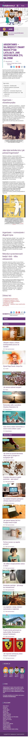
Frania (6, 389)
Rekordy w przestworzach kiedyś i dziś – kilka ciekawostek (13, 93)
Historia (8, 63)
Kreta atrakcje (6, 722)
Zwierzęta (9, 64)
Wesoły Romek (9, 61)
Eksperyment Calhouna (8, 723)
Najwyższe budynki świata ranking (10, 729)
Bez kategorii (7, 393)
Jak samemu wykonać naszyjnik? (12, 387)
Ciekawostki (6, 593)
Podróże (19, 63)
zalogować (17, 314)
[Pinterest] (19, 67)
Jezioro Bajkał (6, 710)
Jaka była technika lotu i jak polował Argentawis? (11, 88)
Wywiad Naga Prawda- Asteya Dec (12, 366)
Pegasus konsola (6, 726)
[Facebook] (11, 67)
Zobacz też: (6, 96)
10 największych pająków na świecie (11, 301)
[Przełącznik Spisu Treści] (22, 83)
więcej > (6, 676)
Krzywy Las (5, 708)
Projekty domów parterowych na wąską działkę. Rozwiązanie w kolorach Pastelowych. (12, 632)
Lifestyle (12, 63)
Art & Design (6, 374)
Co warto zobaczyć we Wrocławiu (10, 716)
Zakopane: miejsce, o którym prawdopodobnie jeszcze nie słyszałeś (11, 344)
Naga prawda (7, 353)
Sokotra (4, 721)
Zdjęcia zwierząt (7, 715)
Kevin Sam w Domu (7, 719)
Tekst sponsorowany (9, 349)
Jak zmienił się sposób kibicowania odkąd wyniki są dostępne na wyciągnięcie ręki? (13, 455)
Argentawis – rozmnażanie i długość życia (13, 90)
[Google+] (16, 67)
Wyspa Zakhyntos (7, 727)
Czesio (6, 368)
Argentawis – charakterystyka (10, 85)
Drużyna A (5, 707)
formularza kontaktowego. (9, 696)
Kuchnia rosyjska (6, 725)
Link (14, 224)
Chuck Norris (6, 706)
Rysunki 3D (5, 711)
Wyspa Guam (6, 712)
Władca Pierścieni (7, 718)
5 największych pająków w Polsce (11, 300)
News (16, 63)
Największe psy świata (8, 302)
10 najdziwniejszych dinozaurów (10, 298)
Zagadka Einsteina (7, 714)
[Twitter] (14, 67)
